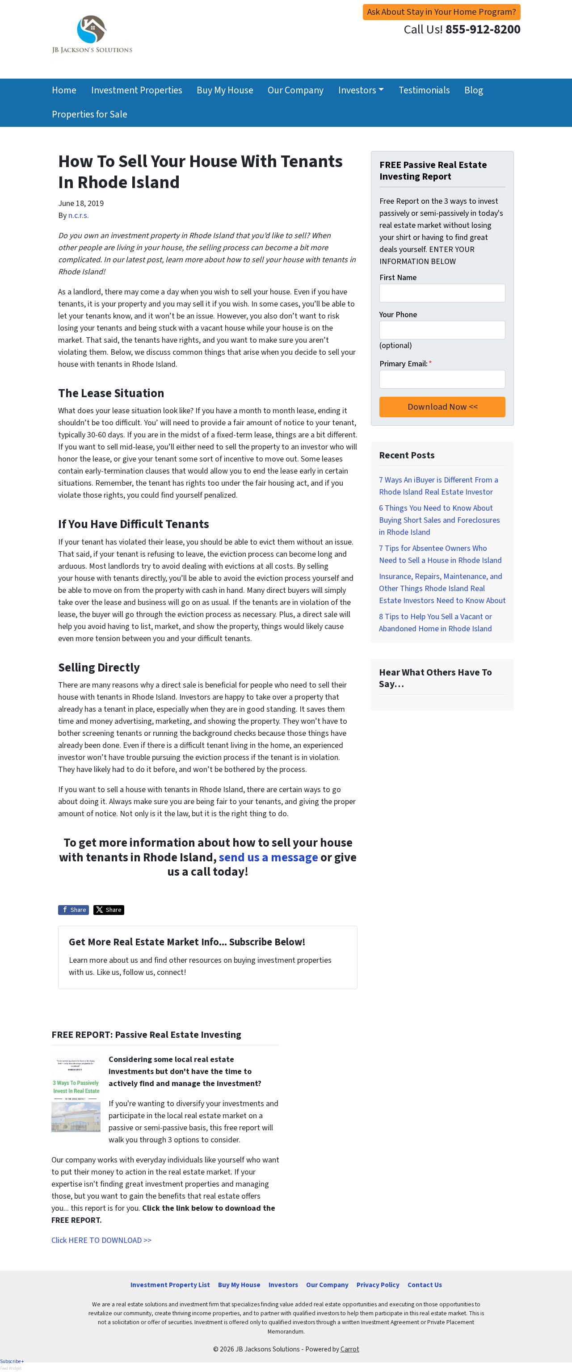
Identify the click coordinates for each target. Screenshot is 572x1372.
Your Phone (398, 314)
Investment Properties (136, 90)
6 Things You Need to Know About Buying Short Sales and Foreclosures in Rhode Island (439, 520)
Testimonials (424, 90)
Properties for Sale (89, 115)
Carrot (350, 1349)
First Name (397, 277)
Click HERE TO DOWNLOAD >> (101, 1240)
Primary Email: (405, 363)
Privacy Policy (378, 1285)
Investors (357, 90)
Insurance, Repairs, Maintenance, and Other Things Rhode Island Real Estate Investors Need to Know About (442, 588)
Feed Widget (11, 1368)
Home (64, 90)
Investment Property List (170, 1285)
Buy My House (225, 90)
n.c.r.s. (78, 215)
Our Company (296, 90)
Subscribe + (12, 1361)
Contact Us (425, 1285)
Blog (473, 90)
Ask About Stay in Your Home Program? (441, 11)
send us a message (268, 857)
